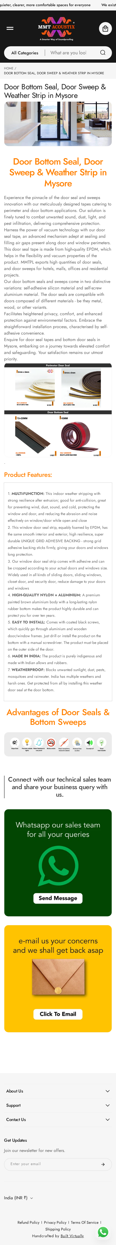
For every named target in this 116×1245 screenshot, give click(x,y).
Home (8, 68)
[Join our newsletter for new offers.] (103, 1164)
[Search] (103, 52)
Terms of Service (84, 1222)
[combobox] (78, 53)
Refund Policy (28, 1222)
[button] (10, 28)
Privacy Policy (55, 1222)
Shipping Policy (58, 1229)
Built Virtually (72, 1236)
